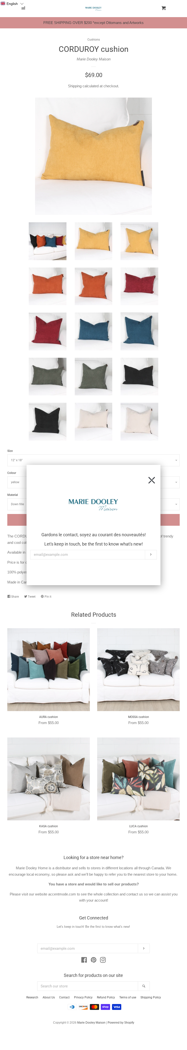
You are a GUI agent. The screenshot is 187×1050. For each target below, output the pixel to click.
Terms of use (127, 997)
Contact (64, 997)
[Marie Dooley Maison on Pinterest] (94, 961)
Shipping (75, 86)
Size (10, 451)
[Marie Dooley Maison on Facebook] (84, 961)
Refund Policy (106, 997)
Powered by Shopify (121, 1022)
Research (32, 997)
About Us (49, 997)
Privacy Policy (83, 997)
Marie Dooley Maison (94, 59)
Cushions (93, 39)
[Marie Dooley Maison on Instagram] (103, 961)
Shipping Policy (150, 997)
